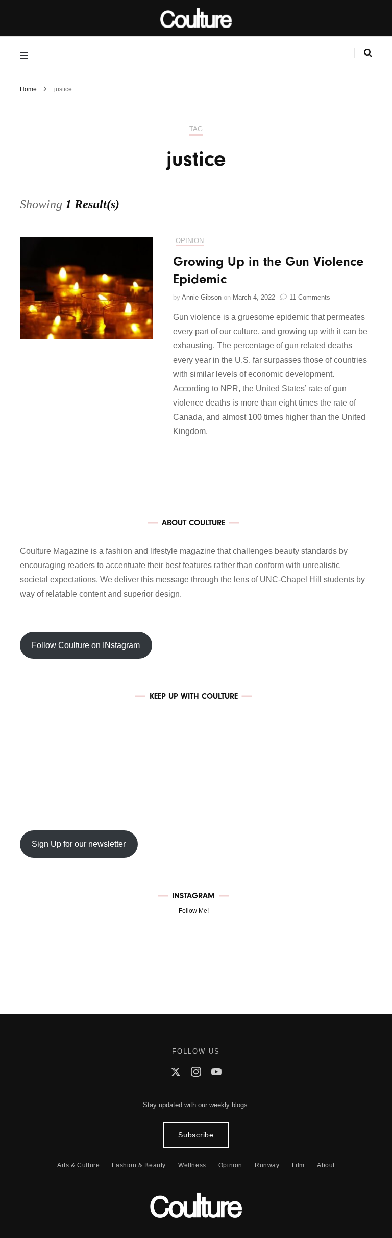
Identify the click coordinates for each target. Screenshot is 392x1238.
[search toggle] (368, 53)
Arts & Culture (78, 1165)
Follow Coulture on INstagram (86, 645)
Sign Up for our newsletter (79, 844)
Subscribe (195, 1135)
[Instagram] (196, 1074)
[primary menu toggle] (26, 55)
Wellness (192, 1165)
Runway (267, 1165)
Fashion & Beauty (139, 1165)
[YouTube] (216, 1074)
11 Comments (309, 297)
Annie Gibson (202, 297)
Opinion (190, 241)
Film (298, 1165)
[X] (175, 1074)
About (326, 1165)
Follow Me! (194, 910)
